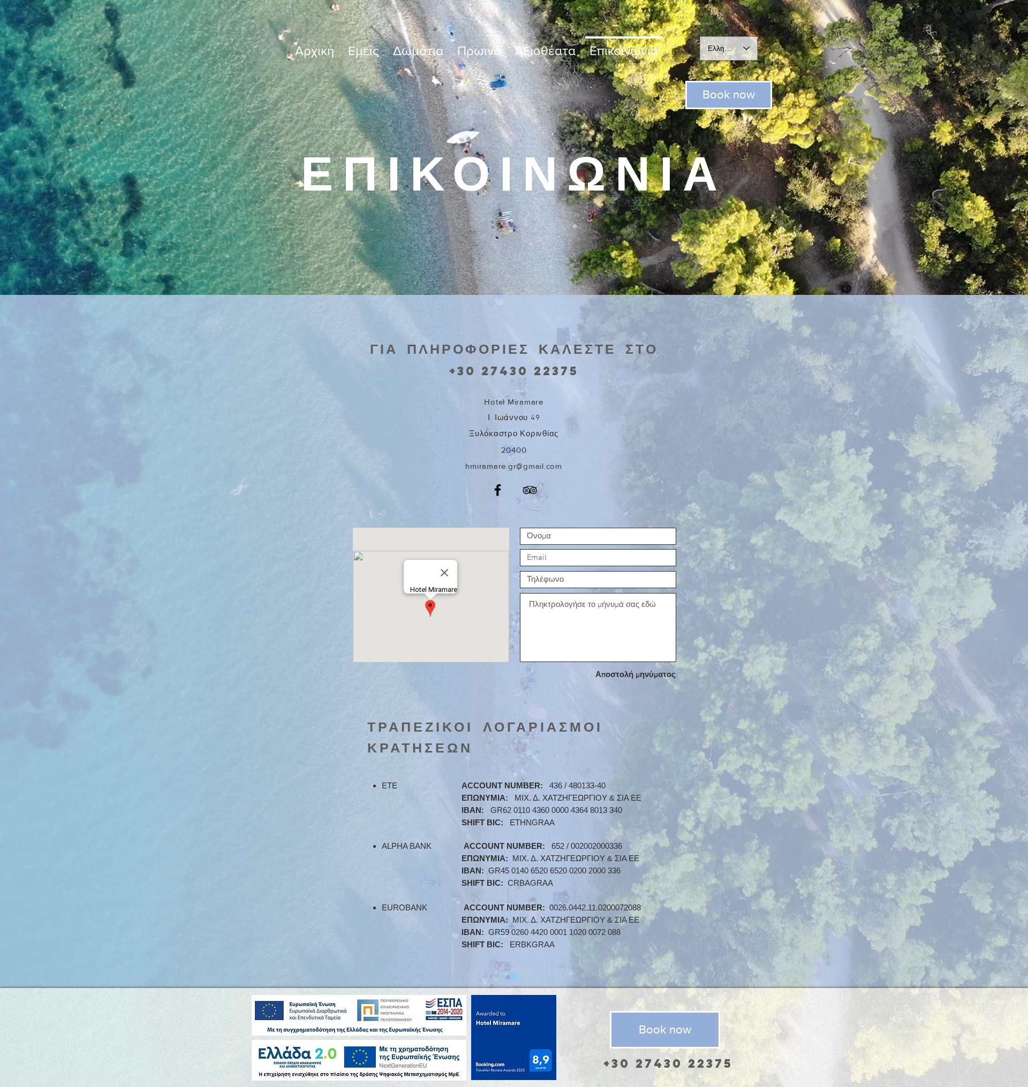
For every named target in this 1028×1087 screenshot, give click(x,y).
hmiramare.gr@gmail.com (513, 465)
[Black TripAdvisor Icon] (530, 490)
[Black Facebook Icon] (497, 490)
